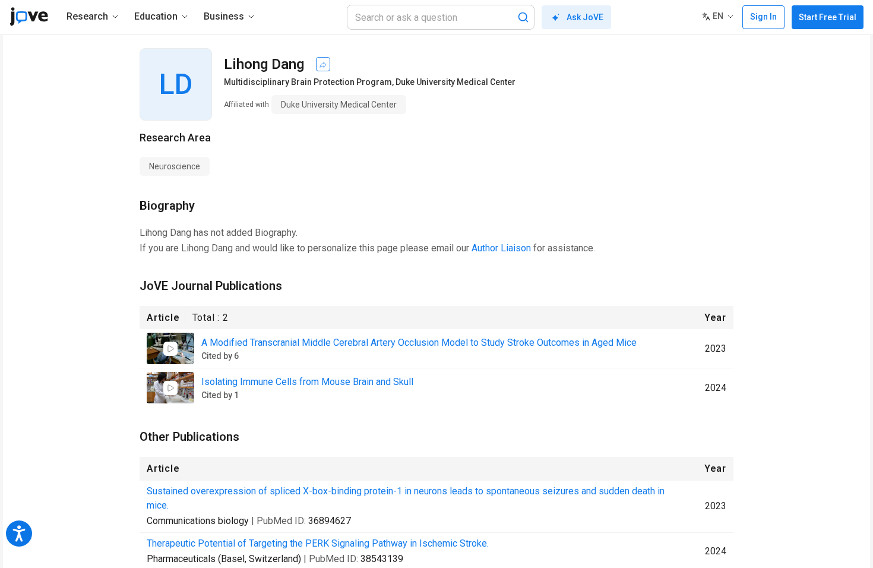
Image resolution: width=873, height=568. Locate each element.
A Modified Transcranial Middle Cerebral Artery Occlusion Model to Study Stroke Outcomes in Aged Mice (419, 342)
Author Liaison (501, 248)
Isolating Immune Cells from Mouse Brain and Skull (307, 381)
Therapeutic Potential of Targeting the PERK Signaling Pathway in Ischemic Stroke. (318, 543)
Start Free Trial (827, 17)
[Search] (523, 17)
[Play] (170, 349)
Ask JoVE (585, 17)
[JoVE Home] (29, 16)
